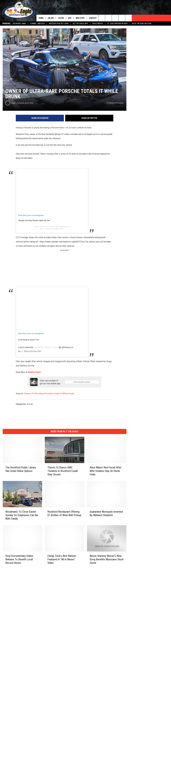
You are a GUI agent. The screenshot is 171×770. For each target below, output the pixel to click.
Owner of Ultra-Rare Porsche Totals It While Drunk (49, 393)
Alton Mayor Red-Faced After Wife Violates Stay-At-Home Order (105, 471)
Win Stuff (80, 18)
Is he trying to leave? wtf (28, 340)
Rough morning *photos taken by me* (34, 220)
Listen (61, 18)
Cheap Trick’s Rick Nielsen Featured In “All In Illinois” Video (61, 559)
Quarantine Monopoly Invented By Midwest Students (106, 513)
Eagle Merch (97, 23)
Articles (30, 404)
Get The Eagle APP (80, 23)
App (69, 18)
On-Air (51, 18)
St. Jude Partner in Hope (117, 23)
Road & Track (34, 372)
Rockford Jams (19, 23)
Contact (93, 18)
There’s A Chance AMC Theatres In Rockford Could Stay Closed (62, 471)
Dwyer (13, 103)
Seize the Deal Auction (141, 23)
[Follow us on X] (121, 18)
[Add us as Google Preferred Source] (108, 18)
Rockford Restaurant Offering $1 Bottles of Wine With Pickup (64, 513)
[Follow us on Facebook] (115, 18)
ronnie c (51, 226)
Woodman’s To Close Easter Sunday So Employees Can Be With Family (21, 515)
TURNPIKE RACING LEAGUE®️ (47, 347)
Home (41, 18)
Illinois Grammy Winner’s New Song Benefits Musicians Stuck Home (107, 559)
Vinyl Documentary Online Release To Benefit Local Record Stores (19, 559)
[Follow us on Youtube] (128, 18)
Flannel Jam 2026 (37, 23)
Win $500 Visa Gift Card (59, 23)
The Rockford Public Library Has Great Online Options (20, 469)
